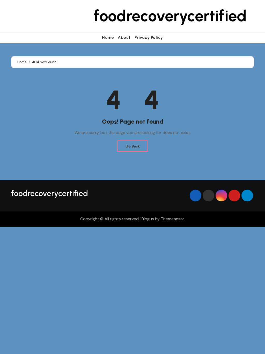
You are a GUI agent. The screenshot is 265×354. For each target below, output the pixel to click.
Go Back (133, 146)
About (124, 37)
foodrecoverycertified (170, 15)
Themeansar (172, 219)
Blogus (148, 219)
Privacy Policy (149, 37)
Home (108, 37)
